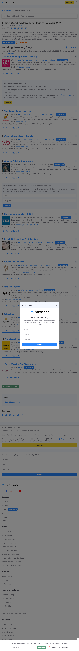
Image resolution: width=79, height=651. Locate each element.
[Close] (56, 305)
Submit (39, 345)
